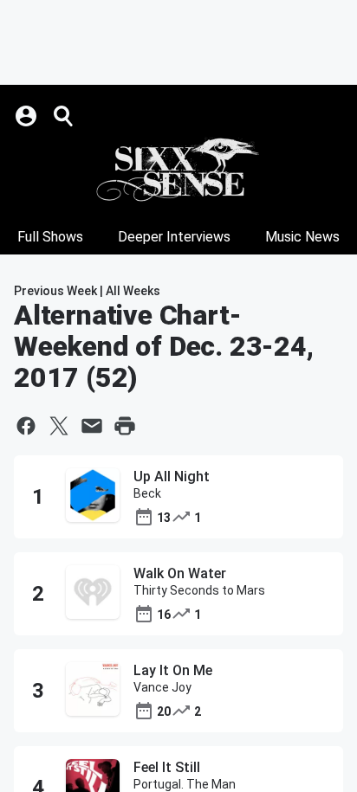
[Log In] (28, 116)
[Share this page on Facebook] (26, 426)
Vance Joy (162, 687)
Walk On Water (179, 573)
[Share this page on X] (59, 426)
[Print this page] (125, 426)
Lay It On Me (172, 670)
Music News (302, 237)
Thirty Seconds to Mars (199, 590)
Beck (147, 493)
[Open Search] (64, 116)
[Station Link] (178, 169)
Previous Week (55, 291)
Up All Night (171, 476)
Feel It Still (166, 767)
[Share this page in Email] (92, 426)
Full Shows (50, 237)
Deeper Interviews (174, 237)
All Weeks (133, 291)
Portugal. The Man (184, 784)
